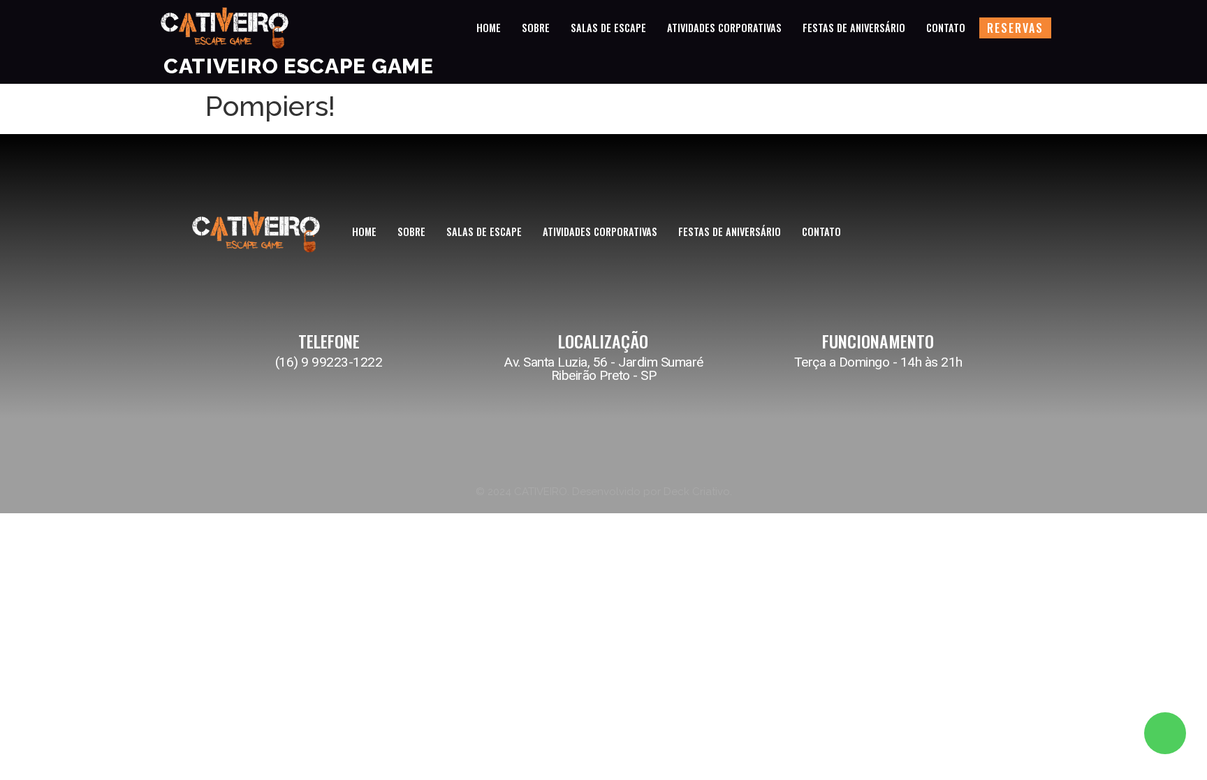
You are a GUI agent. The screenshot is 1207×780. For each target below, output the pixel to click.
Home (488, 27)
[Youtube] (1009, 234)
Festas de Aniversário (854, 27)
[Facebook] (977, 234)
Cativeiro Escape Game (298, 66)
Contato (945, 27)
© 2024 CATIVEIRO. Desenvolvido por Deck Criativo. (604, 491)
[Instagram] (946, 234)
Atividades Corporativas (724, 27)
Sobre (536, 27)
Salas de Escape (608, 27)
